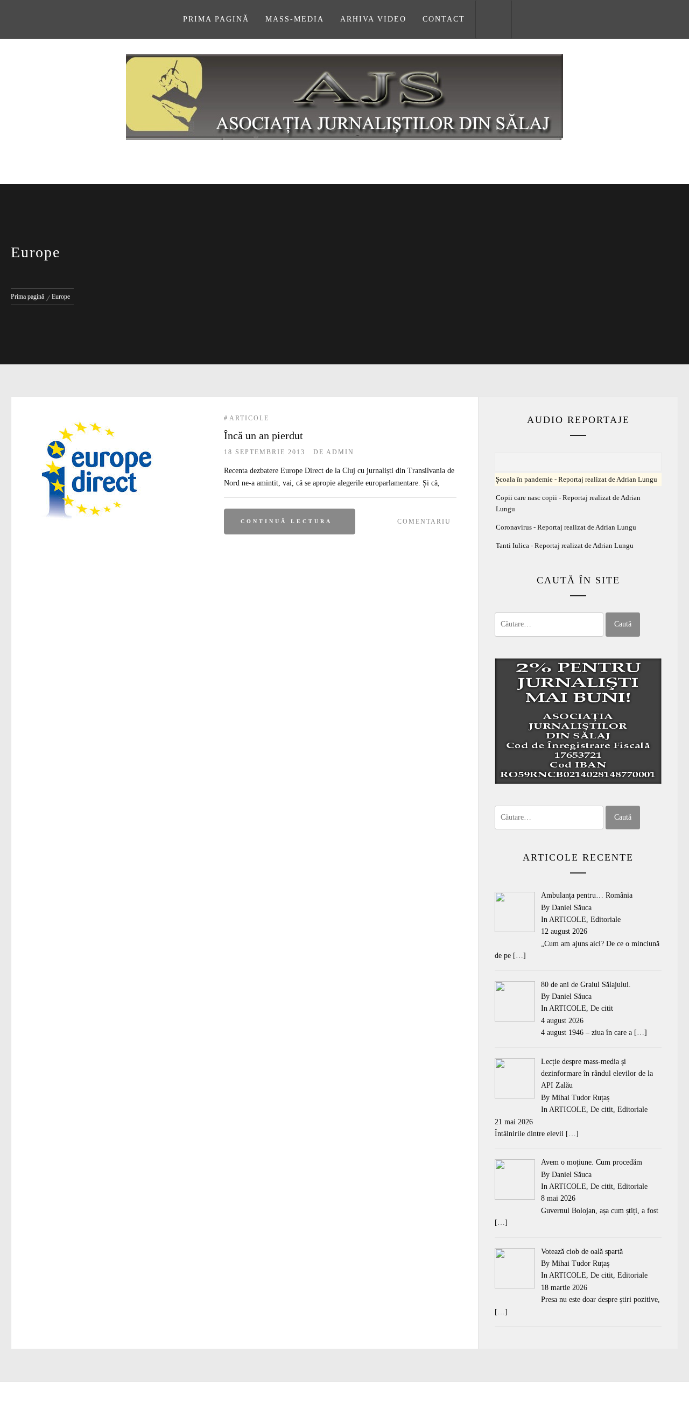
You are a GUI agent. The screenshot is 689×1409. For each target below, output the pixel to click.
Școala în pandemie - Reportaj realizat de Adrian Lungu (576, 479)
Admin (340, 452)
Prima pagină (216, 19)
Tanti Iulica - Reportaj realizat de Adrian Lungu (565, 545)
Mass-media (294, 19)
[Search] (493, 19)
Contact (444, 19)
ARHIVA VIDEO (373, 19)
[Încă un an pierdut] (96, 419)
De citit (601, 1008)
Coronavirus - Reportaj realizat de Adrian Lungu (566, 527)
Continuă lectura (286, 521)
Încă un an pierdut (263, 435)
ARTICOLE (249, 418)
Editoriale (605, 919)
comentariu (424, 521)
